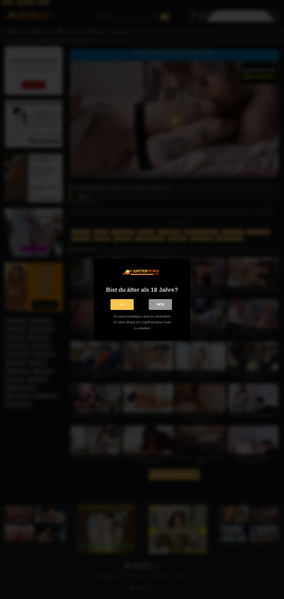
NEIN (160, 304)
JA (122, 304)
